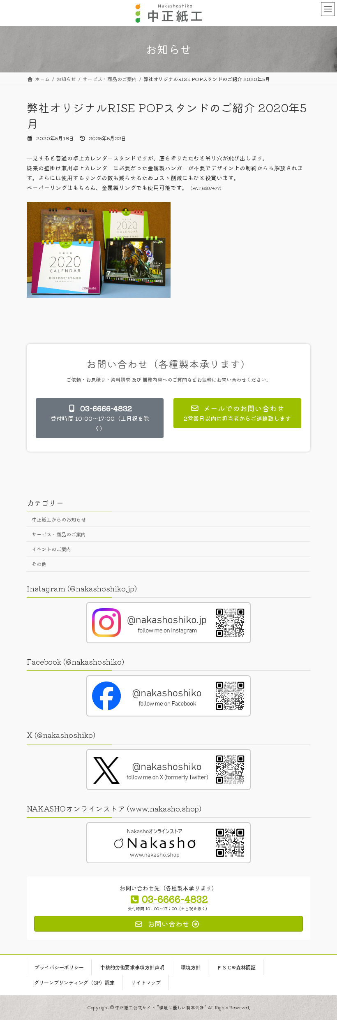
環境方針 (191, 966)
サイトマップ (146, 981)
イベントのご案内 (51, 549)
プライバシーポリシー (59, 966)
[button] (100, 418)
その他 (39, 564)
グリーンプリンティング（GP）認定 (74, 981)
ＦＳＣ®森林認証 (236, 966)
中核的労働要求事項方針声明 (132, 966)
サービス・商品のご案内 (59, 534)
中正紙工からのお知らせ (59, 519)
